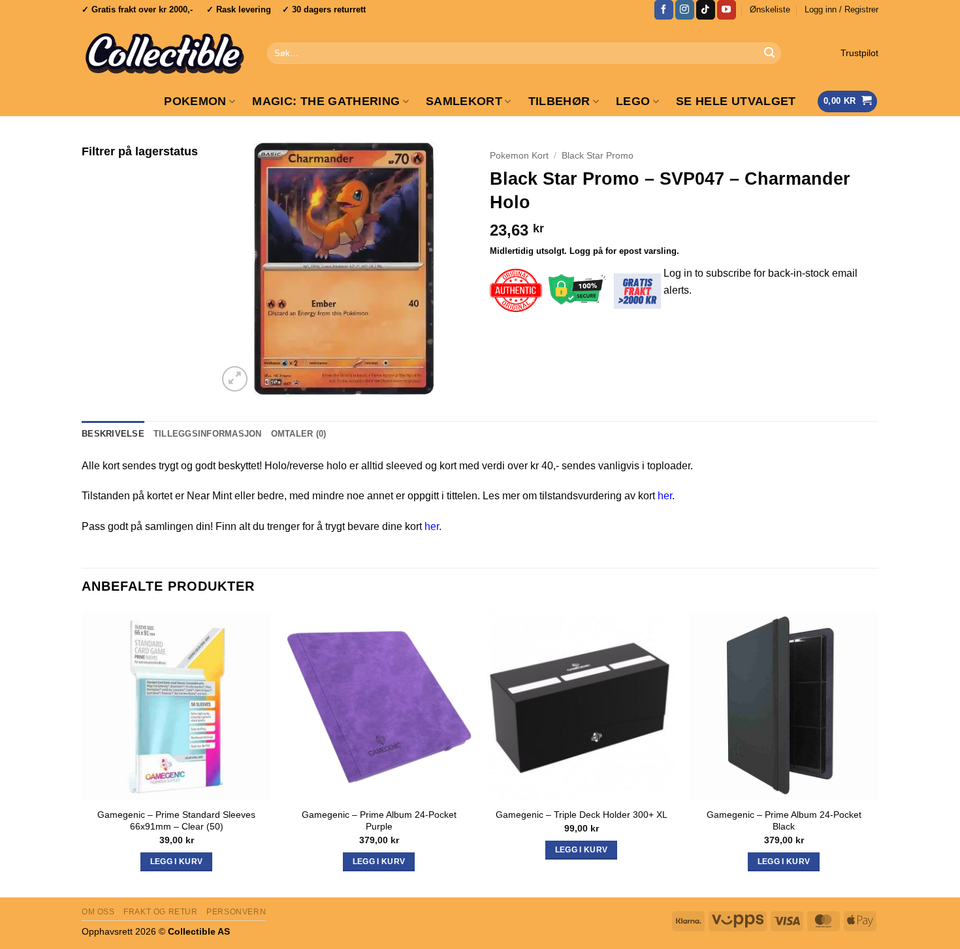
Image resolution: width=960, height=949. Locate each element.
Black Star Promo (597, 156)
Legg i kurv (581, 850)
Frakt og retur (160, 911)
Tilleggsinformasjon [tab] (207, 434)
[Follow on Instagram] (684, 10)
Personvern (236, 911)
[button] (841, 9)
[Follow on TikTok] (705, 10)
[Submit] (769, 53)
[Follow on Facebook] (663, 10)
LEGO (633, 101)
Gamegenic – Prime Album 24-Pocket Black (784, 820)
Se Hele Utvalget (736, 101)
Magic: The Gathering (326, 101)
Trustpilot (859, 53)
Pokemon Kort (519, 156)
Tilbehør (559, 101)
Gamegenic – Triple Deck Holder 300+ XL (581, 814)
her (665, 495)
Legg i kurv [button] (176, 861)
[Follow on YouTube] (726, 10)
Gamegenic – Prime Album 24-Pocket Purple (379, 820)
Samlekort (464, 101)
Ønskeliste (770, 9)
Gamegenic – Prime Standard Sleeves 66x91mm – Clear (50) (176, 820)
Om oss (98, 911)
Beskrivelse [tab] (113, 434)
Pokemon (195, 101)
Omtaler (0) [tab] (299, 434)
